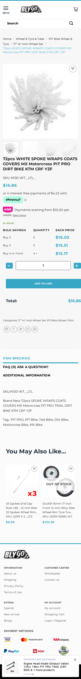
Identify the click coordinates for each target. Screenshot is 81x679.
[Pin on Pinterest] (35, 329)
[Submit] (71, 23)
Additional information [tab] (26, 375)
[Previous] (9, 101)
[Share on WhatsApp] (6, 329)
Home (7, 39)
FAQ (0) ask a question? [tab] (25, 367)
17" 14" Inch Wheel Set (28, 44)
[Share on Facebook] (13, 329)
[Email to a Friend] (28, 329)
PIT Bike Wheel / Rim (60, 320)
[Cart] (75, 9)
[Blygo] (31, 9)
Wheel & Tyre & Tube (30, 39)
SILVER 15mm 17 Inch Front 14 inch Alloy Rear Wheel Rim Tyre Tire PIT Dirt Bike (58, 508)
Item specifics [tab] (16, 358)
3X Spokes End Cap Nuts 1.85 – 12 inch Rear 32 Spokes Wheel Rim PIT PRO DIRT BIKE (21, 508)
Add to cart (43, 283)
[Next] (71, 101)
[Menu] (7, 9)
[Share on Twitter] (20, 329)
